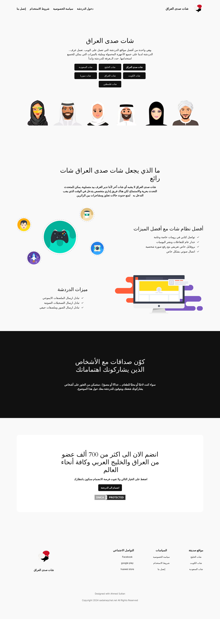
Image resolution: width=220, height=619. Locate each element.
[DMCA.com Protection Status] (110, 499)
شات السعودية (85, 67)
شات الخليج (110, 67)
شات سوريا (85, 75)
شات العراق (110, 75)
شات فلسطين (110, 84)
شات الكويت (134, 75)
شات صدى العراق (177, 8)
